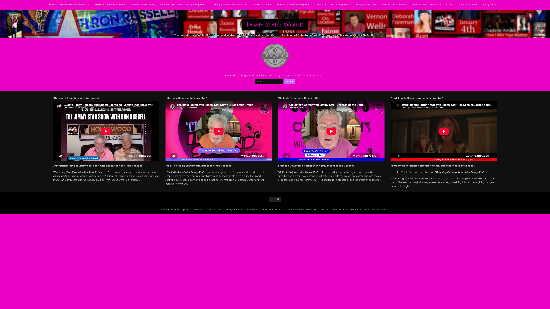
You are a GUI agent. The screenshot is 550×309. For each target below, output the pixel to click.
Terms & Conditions (468, 4)
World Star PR (419, 4)
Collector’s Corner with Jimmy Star (331, 4)
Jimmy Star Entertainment (394, 4)
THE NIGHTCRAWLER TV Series (110, 4)
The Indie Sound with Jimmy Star (293, 4)
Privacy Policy (489, 4)
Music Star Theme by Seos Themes (370, 209)
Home (52, 4)
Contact (450, 4)
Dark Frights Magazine (364, 4)
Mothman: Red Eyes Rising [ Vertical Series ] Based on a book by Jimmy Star (167, 4)
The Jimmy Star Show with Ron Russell (228, 4)
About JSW (435, 4)
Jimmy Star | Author (261, 4)
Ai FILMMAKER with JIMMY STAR (74, 4)
